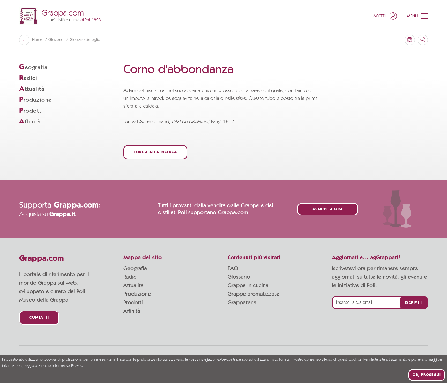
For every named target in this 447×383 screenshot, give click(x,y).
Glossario (239, 277)
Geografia (135, 268)
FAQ (233, 268)
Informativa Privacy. (67, 366)
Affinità (131, 311)
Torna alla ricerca (155, 152)
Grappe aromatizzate (253, 294)
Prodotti (133, 302)
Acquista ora (327, 209)
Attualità (133, 285)
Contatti (39, 318)
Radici (130, 277)
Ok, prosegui (427, 375)
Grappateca (242, 302)
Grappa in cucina (248, 285)
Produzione (137, 294)
